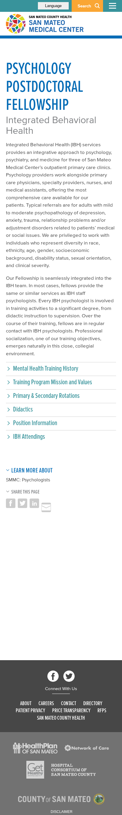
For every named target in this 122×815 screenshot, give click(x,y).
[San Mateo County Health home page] (44, 24)
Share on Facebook (10, 503)
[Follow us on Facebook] (53, 676)
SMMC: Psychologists (28, 479)
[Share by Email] (46, 507)
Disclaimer (62, 812)
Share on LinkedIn (34, 503)
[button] (61, 368)
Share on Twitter (22, 503)
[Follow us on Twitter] (69, 676)
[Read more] (35, 748)
